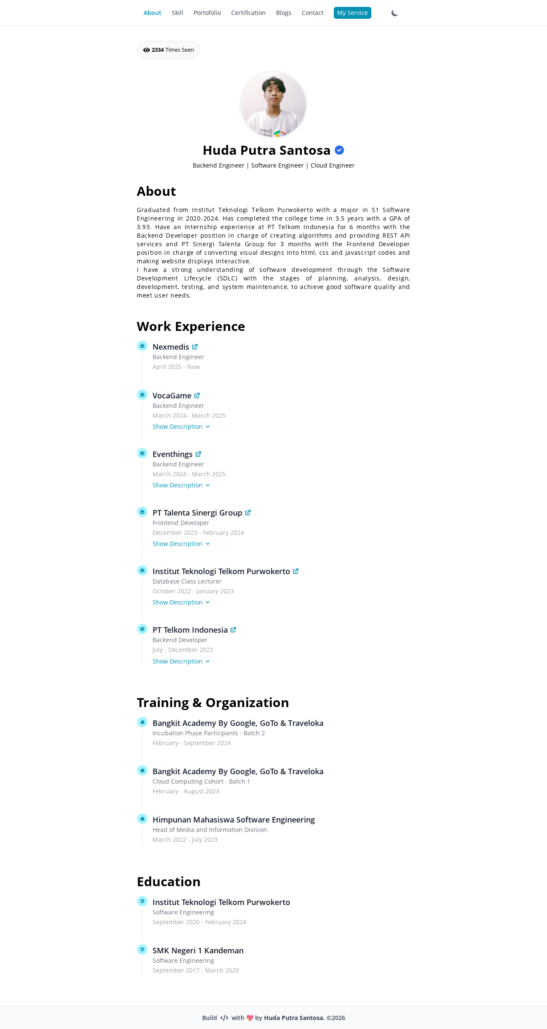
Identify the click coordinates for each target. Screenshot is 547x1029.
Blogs (283, 13)
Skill (177, 13)
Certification (248, 13)
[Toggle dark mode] (394, 12)
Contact (312, 13)
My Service (352, 13)
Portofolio (207, 13)
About (153, 13)
